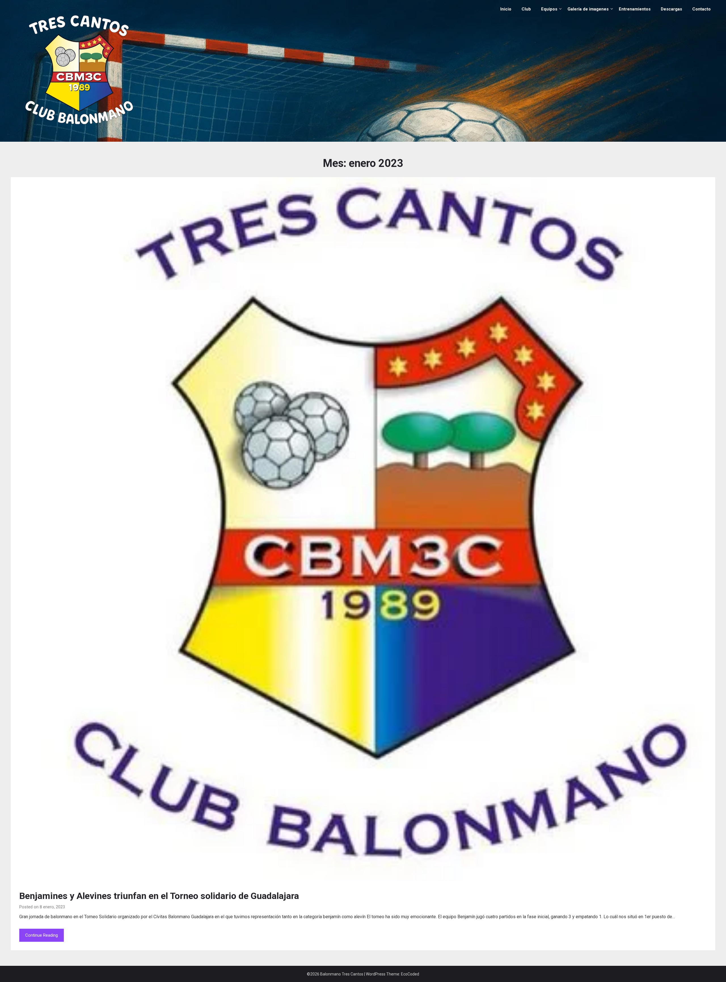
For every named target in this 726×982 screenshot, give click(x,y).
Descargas (671, 9)
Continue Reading (41, 935)
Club (526, 9)
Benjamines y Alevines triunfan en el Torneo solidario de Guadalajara (159, 895)
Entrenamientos (635, 9)
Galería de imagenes (588, 9)
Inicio (505, 9)
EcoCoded (410, 974)
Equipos (549, 9)
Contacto (701, 9)
